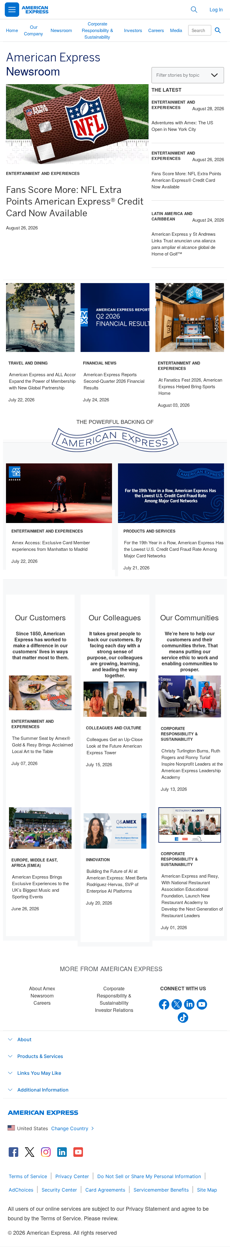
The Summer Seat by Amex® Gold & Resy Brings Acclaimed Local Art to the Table (42, 744)
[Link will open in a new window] (13, 1152)
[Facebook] (164, 1003)
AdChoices (21, 1190)
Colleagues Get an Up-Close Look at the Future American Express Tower (115, 745)
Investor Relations (114, 1009)
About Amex (42, 988)
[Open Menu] (12, 9)
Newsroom (42, 995)
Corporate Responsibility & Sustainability (114, 995)
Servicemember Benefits (161, 1190)
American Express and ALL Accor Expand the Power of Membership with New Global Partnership (42, 381)
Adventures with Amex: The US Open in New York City (182, 125)
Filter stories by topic (177, 75)
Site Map (207, 1190)
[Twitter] (176, 1003)
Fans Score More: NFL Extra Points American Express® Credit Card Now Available (74, 201)
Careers (42, 1002)
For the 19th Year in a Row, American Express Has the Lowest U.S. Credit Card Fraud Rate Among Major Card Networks (174, 549)
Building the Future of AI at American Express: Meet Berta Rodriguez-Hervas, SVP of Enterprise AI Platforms (117, 881)
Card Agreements (105, 1190)
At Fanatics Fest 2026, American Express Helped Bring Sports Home (190, 386)
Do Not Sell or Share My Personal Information (149, 1176)
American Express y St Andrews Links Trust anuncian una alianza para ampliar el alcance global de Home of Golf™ (184, 244)
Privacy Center (72, 1176)
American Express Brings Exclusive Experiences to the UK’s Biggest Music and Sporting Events (40, 886)
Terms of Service (28, 1176)
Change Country (69, 1128)
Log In (216, 9)
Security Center (59, 1190)
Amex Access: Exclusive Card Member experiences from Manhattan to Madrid (51, 545)
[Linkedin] (189, 1003)
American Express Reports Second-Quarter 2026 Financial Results (114, 381)
